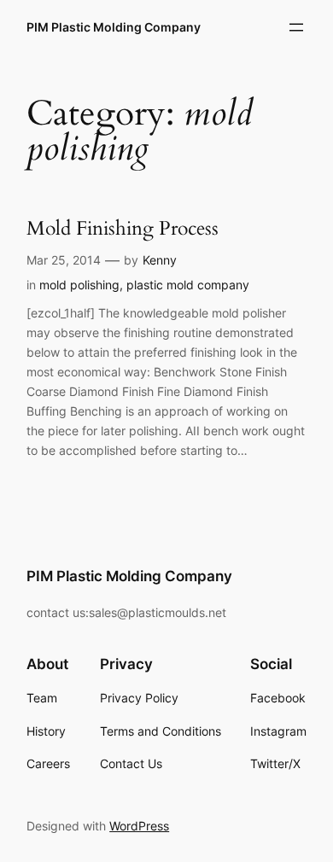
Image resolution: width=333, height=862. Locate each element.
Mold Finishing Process (122, 228)
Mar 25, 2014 (63, 260)
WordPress (139, 825)
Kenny (160, 260)
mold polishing (79, 284)
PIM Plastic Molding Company (113, 27)
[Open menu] (296, 27)
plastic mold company (187, 284)
